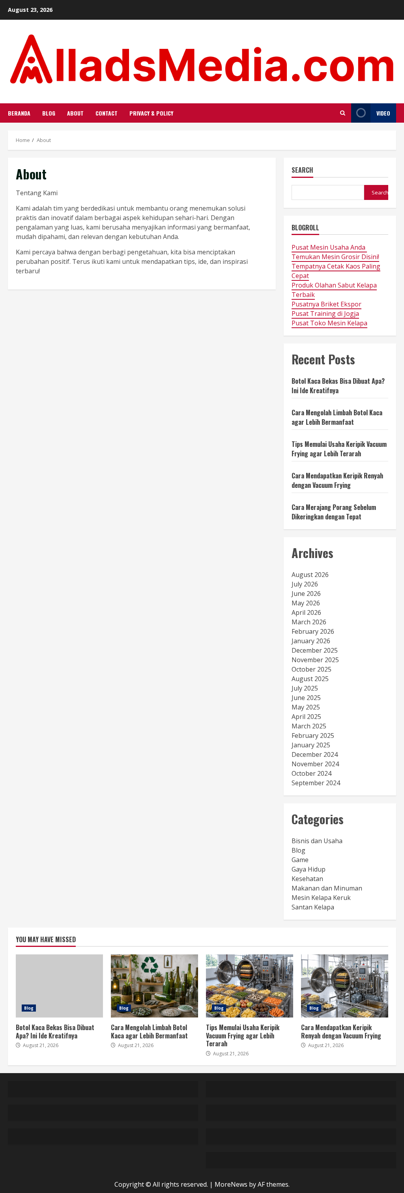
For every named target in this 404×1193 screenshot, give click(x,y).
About (75, 113)
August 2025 (310, 678)
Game (300, 859)
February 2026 (313, 631)
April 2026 (306, 612)
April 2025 (306, 716)
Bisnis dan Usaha (317, 840)
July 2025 (305, 688)
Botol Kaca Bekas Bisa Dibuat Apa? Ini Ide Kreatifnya (338, 385)
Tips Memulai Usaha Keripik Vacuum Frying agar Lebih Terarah (339, 448)
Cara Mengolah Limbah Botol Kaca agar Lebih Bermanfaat (337, 417)
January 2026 (311, 641)
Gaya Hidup (308, 869)
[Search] (342, 113)
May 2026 (306, 603)
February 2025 (313, 735)
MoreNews (231, 1184)
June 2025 (306, 697)
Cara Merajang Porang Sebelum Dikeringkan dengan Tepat (334, 511)
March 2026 (309, 622)
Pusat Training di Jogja (325, 313)
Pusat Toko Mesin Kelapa (329, 323)
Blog (48, 113)
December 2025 (315, 650)
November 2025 (315, 659)
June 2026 (306, 593)
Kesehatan (307, 878)
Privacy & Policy (151, 113)
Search (302, 170)
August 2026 (310, 574)
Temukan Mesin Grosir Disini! (335, 256)
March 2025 (309, 726)
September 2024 (316, 783)
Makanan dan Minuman (327, 888)
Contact (106, 113)
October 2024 (311, 773)
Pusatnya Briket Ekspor (326, 304)
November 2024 (315, 764)
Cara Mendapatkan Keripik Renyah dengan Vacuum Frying (337, 480)
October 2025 (311, 669)
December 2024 (315, 754)
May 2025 (306, 707)
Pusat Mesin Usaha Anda (329, 247)
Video (383, 113)
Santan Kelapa (313, 907)
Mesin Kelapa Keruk (321, 897)
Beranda (19, 113)
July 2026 (305, 584)
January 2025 (311, 745)
